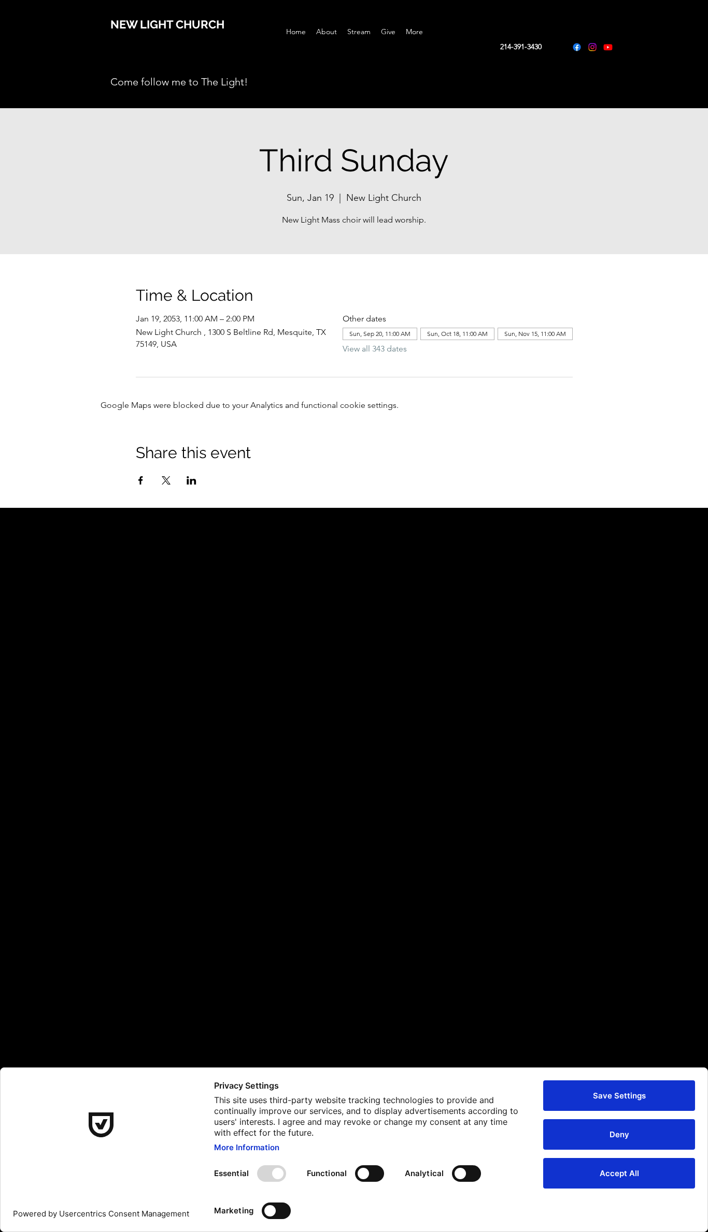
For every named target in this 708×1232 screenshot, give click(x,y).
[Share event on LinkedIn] (191, 480)
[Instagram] (592, 47)
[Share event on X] (166, 480)
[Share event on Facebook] (141, 480)
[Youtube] (608, 47)
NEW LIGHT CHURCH (167, 24)
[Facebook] (577, 47)
